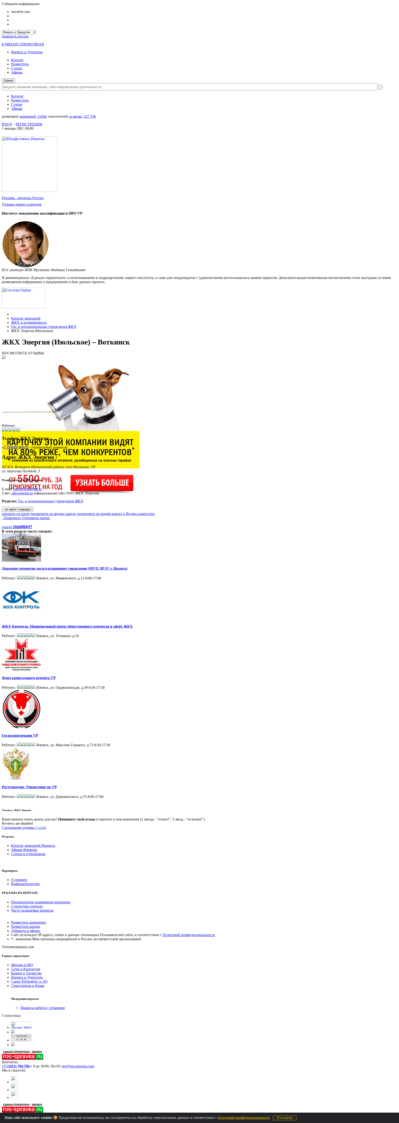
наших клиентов (22, 204)
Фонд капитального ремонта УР (29, 678)
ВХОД (7, 124)
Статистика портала (27, 906)
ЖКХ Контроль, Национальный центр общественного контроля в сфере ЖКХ (67, 626)
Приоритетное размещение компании (40, 902)
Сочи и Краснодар (25, 969)
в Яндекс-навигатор (139, 514)
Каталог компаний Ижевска (33, 845)
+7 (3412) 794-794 (16, 1066)
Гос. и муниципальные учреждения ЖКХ (43, 327)
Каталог (17, 60)
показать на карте (16, 514)
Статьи (16, 68)
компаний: (33, 116)
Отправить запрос (36, 518)
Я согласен (285, 1118)
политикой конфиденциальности (244, 1118)
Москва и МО (22, 965)
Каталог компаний (25, 318)
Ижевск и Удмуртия (26, 52)
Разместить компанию (28, 922)
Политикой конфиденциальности (188, 935)
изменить (15, 36)
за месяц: (82, 116)
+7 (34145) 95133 (15, 447)
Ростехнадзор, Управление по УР (29, 787)
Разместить (20, 64)
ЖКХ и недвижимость (29, 322)
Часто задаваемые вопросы (32, 910)
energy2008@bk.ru (27, 489)
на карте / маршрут (17, 509)
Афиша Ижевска (24, 850)
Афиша (16, 72)
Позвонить (11, 518)
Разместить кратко (25, 926)
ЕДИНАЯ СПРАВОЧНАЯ (23, 44)
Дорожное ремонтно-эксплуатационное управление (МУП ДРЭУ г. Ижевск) (64, 568)
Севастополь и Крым (27, 986)
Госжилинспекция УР (20, 735)
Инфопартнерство (25, 884)
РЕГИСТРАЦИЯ (29, 124)
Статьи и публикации (28, 854)
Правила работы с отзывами (42, 1008)
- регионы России (23, 198)
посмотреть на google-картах (99, 514)
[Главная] (12, 314)
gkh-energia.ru (22, 493)
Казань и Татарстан (26, 973)
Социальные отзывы (24, 828)
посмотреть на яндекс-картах (53, 514)
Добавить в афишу (25, 931)
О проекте (19, 880)
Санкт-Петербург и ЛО (29, 981)
